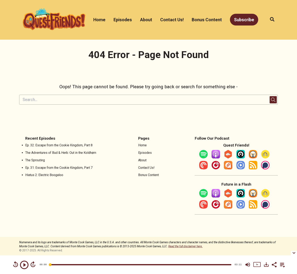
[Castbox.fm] (228, 157)
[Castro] (240, 157)
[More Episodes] (282, 264)
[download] (266, 264)
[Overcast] (253, 157)
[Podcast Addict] (228, 168)
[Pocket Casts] (203, 168)
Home (99, 19)
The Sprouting (35, 160)
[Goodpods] (265, 157)
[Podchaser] (265, 168)
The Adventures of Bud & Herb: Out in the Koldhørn (60, 153)
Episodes (123, 19)
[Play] (24, 265)
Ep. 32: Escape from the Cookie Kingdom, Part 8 (59, 145)
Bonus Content (207, 19)
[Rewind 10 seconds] (15, 264)
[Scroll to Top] (287, 229)
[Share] (274, 264)
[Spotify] (203, 157)
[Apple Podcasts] (216, 157)
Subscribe (244, 19)
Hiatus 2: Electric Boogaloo (44, 175)
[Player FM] (216, 168)
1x (257, 264)
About (146, 19)
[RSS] (253, 168)
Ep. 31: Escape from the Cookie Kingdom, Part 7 (59, 168)
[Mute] (248, 265)
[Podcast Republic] (240, 168)
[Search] (270, 19)
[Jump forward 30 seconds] (33, 264)
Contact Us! (172, 19)
